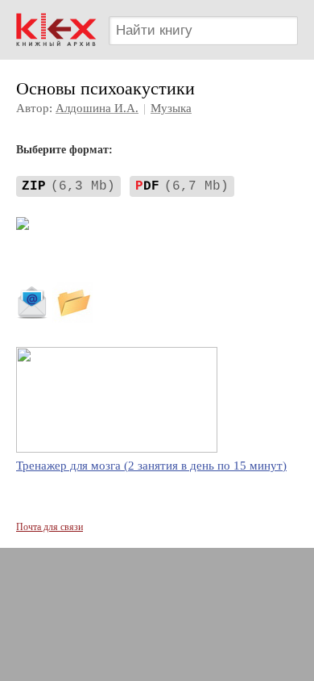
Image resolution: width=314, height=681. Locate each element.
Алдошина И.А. (97, 108)
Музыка (171, 108)
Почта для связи (49, 527)
